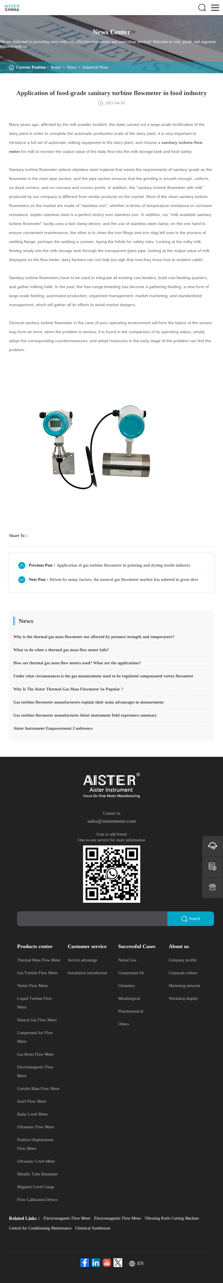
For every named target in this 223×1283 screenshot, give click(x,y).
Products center (35, 946)
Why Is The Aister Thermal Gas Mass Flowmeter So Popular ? (68, 689)
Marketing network (184, 986)
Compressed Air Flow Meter (35, 1037)
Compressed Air (131, 973)
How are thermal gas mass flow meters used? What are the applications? (77, 663)
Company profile (183, 960)
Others (123, 1024)
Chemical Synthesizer (93, 1228)
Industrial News (95, 67)
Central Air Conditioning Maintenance (40, 1228)
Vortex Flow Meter (32, 986)
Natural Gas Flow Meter (37, 1020)
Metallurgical (129, 998)
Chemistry (126, 986)
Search (194, 918)
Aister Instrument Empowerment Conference (53, 728)
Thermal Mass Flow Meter (39, 960)
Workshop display (183, 998)
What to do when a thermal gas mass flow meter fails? (61, 650)
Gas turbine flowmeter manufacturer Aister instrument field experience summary (85, 715)
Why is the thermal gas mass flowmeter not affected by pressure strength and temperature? (93, 637)
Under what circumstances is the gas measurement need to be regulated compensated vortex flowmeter (103, 676)
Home (56, 67)
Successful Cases (136, 946)
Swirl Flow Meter (31, 1101)
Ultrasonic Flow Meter (35, 1127)
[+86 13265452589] (212, 887)
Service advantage (82, 960)
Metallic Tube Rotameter (37, 1174)
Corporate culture (183, 973)
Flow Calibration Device (37, 1200)
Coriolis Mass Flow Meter (38, 1088)
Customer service (87, 946)
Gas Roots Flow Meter (35, 1054)
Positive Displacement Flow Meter (35, 1144)
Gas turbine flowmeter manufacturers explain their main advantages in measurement (88, 702)
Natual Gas (127, 960)
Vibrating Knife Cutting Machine (172, 1218)
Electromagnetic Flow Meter (35, 1071)
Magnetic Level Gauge (35, 1187)
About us (179, 946)
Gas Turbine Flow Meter (37, 973)
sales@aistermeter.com (111, 821)
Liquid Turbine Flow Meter (34, 1002)
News (71, 67)
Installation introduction (87, 973)
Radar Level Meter (32, 1114)
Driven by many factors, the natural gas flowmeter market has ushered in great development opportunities (124, 579)
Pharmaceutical (130, 1011)
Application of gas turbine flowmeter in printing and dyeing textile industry (123, 565)
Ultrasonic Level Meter (36, 1161)
